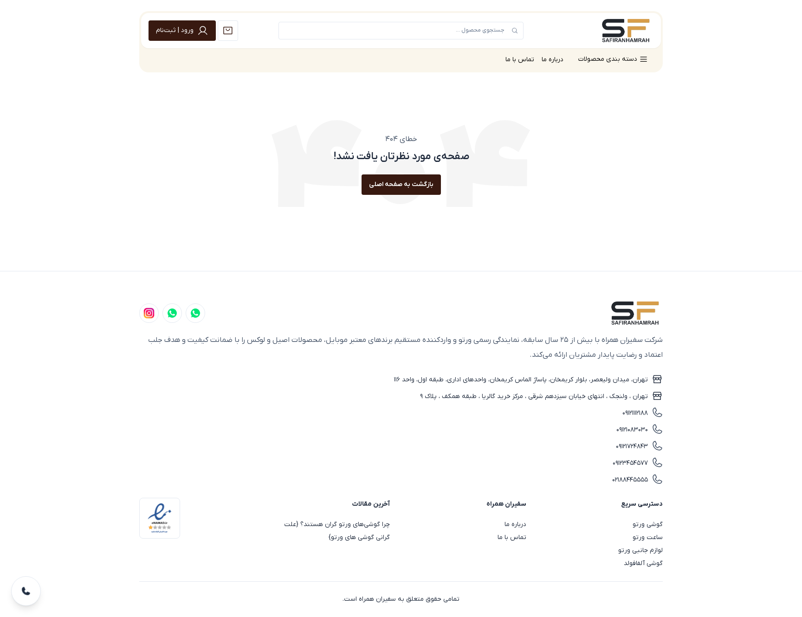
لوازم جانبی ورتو (640, 550)
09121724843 (632, 446)
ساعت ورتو (648, 537)
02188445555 (630, 480)
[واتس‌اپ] (172, 313)
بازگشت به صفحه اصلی (401, 184)
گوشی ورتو (648, 524)
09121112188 (635, 413)
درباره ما (552, 59)
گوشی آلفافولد (643, 563)
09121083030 (632, 429)
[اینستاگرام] (149, 313)
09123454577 (630, 463)
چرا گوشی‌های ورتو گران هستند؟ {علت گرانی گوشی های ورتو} (337, 531)
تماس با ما (519, 59)
